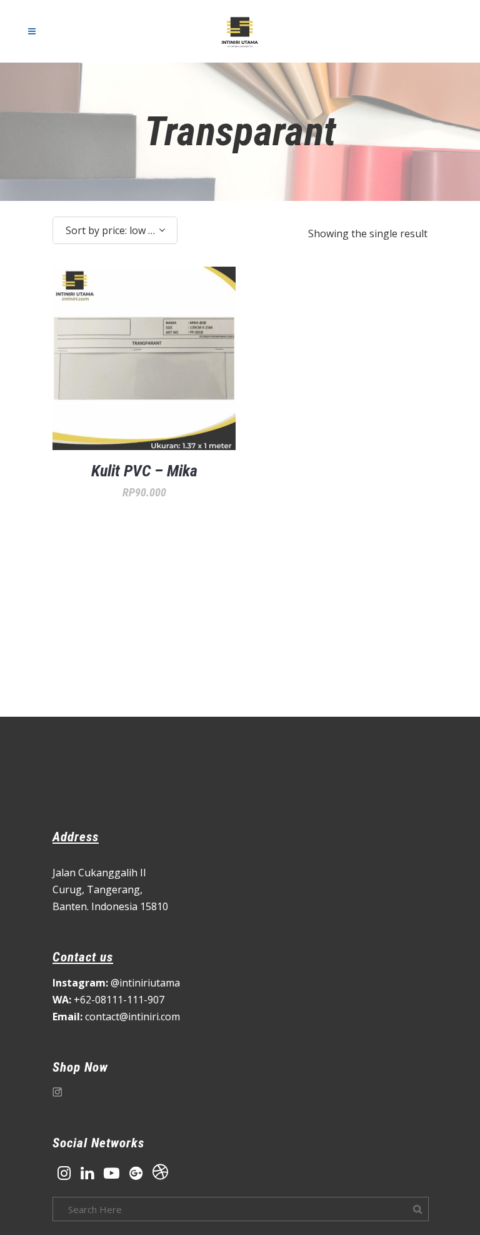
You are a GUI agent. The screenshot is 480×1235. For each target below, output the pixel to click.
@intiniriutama (116, 983)
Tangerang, (114, 889)
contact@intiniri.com (116, 1016)
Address (75, 836)
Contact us (82, 957)
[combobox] (115, 230)
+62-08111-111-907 (108, 1000)
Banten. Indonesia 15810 (110, 906)
